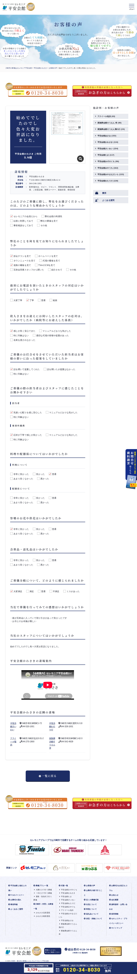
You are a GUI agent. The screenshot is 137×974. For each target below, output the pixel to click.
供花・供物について (94, 919)
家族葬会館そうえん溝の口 (111, 129)
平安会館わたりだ (52, 726)
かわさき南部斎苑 (43, 916)
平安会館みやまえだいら (111, 174)
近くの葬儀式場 (92, 900)
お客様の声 (53, 68)
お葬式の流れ (15, 900)
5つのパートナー (17, 895)
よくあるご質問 (16, 909)
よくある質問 (108, 200)
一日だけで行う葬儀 (44, 893)
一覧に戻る (49, 776)
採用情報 (114, 914)
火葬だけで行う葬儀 (44, 890)
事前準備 (14, 904)
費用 (104, 193)
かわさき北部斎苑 (43, 913)
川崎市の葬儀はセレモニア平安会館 (18, 68)
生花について (91, 904)
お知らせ (114, 895)
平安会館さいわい (13, 726)
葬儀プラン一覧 (42, 886)
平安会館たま (106, 155)
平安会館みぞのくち (108, 161)
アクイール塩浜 (13, 741)
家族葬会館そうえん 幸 (52, 743)
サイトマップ (116, 928)
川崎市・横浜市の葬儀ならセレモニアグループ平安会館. (30, 961)
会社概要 (114, 900)
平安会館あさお (107, 136)
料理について (91, 909)
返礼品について (92, 914)
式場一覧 (64, 886)
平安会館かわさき (40, 68)
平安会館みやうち (108, 168)
